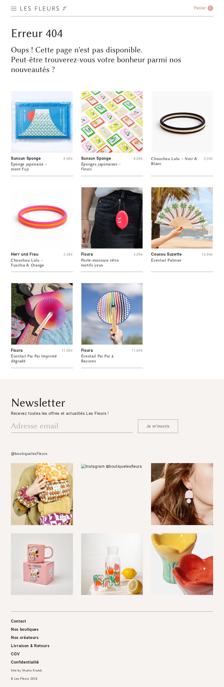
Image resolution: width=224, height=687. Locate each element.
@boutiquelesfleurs (29, 453)
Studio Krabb (32, 670)
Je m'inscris (158, 426)
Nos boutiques (25, 629)
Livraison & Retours (30, 645)
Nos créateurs (25, 637)
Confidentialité (25, 662)
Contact (18, 621)
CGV (15, 654)
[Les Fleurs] (43, 8)
